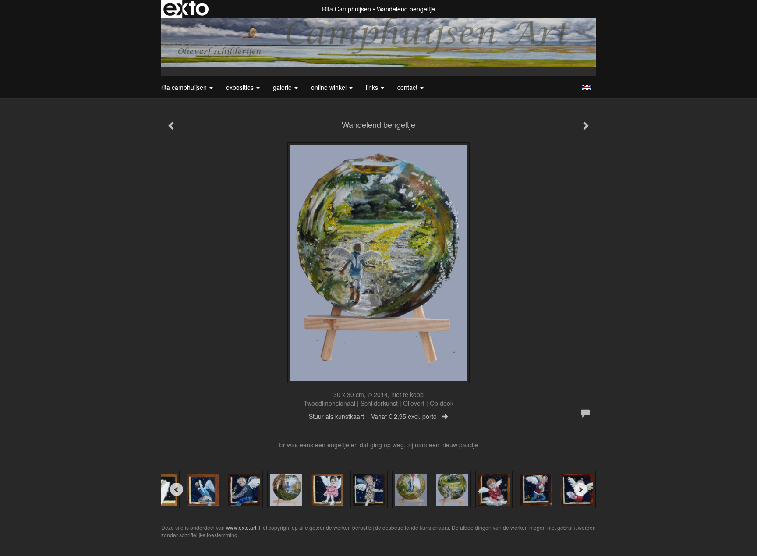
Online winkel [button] (329, 87)
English (587, 87)
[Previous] (176, 489)
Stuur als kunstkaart (373, 416)
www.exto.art (241, 527)
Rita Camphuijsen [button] (185, 87)
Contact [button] (408, 87)
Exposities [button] (240, 87)
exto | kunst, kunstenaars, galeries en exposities (186, 9)
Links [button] (373, 87)
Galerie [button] (283, 87)
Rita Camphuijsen (346, 8)
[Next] (580, 489)
